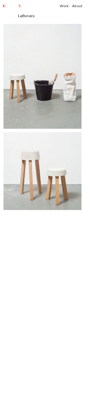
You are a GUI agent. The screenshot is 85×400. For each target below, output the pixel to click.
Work (64, 6)
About (77, 6)
